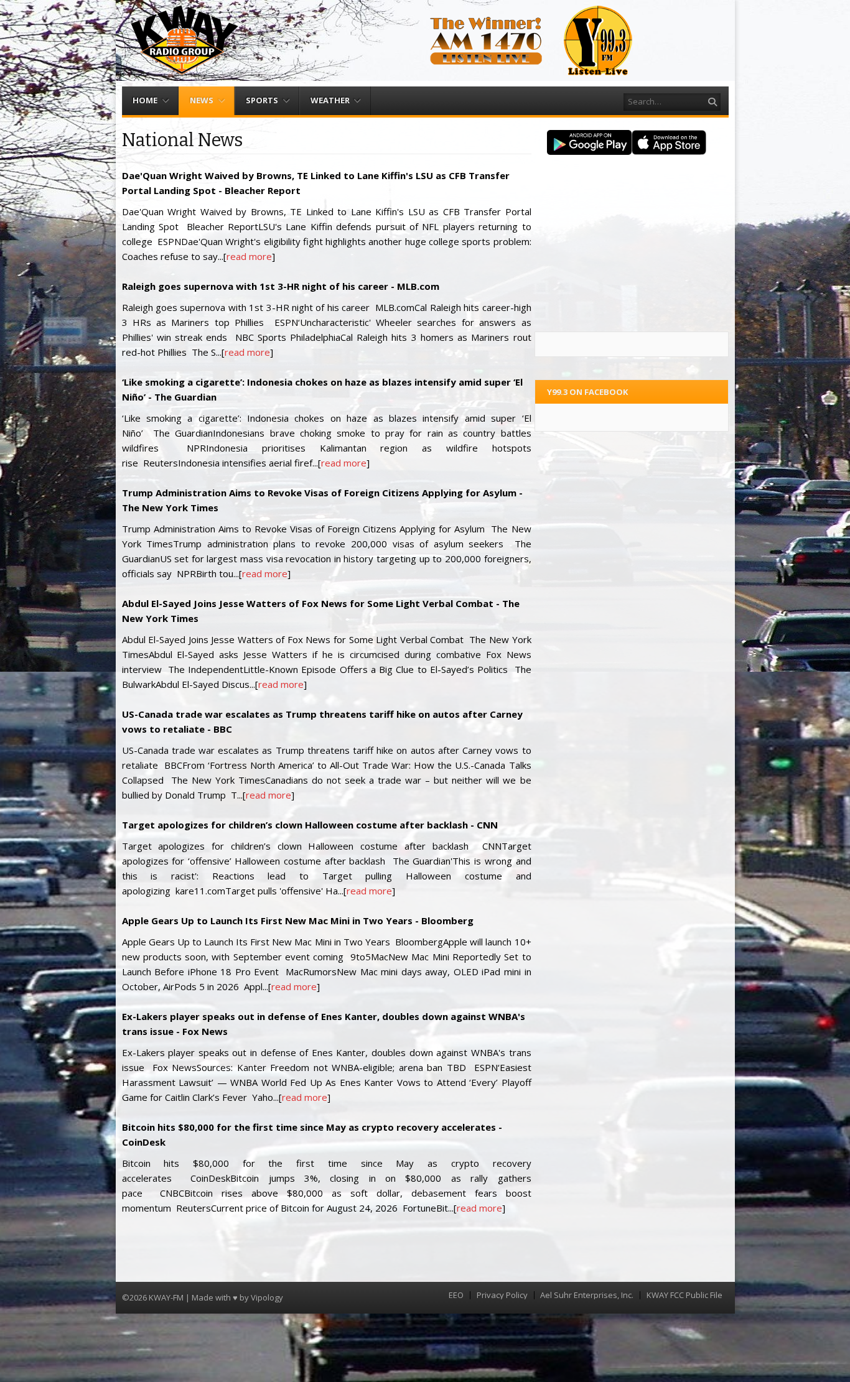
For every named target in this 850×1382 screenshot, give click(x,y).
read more (249, 256)
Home (145, 100)
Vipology (267, 1297)
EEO (456, 1295)
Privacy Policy (502, 1295)
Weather (330, 100)
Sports (262, 100)
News (201, 100)
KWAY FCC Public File (684, 1295)
